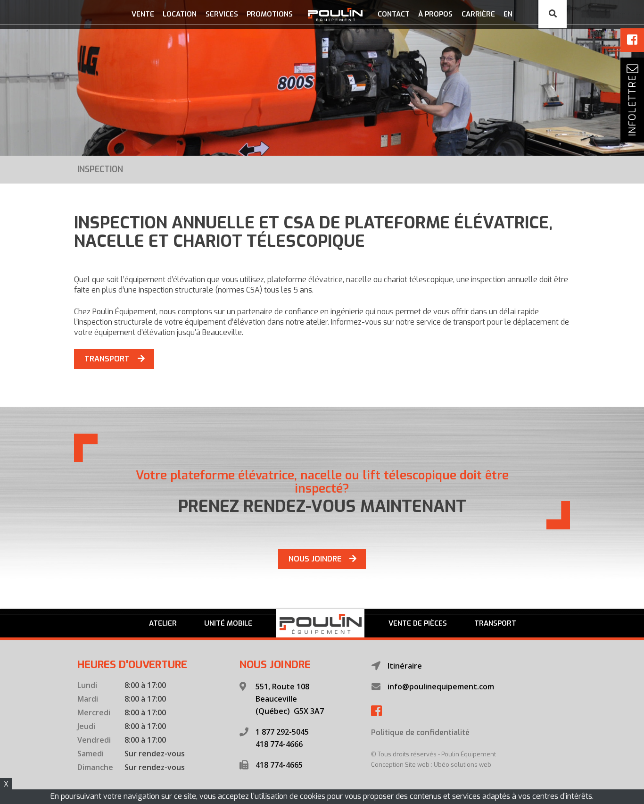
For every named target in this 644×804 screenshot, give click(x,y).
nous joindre (315, 559)
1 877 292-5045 (282, 732)
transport (107, 359)
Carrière (478, 14)
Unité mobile (228, 623)
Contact (394, 14)
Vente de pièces (417, 623)
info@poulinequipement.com (441, 686)
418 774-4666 (279, 744)
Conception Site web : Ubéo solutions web (431, 765)
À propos (435, 14)
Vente (143, 14)
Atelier (163, 623)
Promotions (270, 14)
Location (180, 14)
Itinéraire (405, 666)
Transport (495, 623)
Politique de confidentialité (420, 732)
